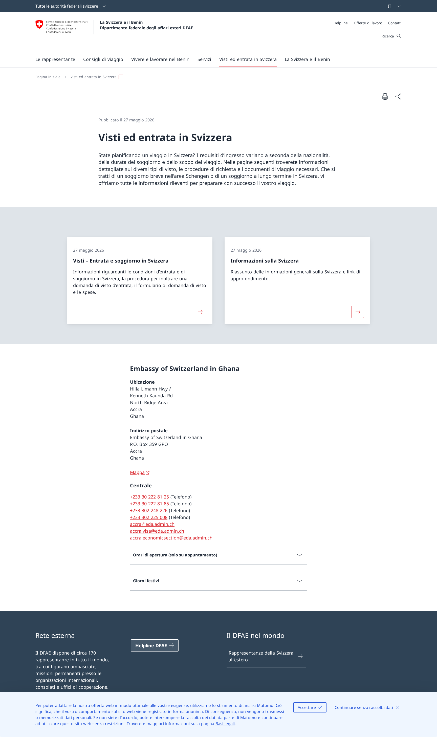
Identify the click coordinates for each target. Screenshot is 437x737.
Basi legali (225, 723)
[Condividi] (398, 96)
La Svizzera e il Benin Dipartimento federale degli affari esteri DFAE (146, 25)
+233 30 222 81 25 (149, 497)
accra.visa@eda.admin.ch (157, 531)
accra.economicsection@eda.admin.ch (171, 538)
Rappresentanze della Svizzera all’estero (261, 656)
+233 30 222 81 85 (149, 504)
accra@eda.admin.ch (152, 524)
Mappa (137, 472)
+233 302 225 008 (148, 517)
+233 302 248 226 (148, 510)
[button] (55, 59)
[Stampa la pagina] (384, 96)
